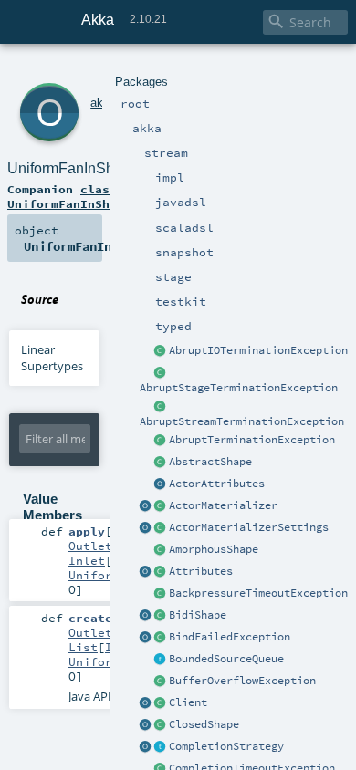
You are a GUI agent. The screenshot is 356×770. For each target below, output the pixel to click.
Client (188, 702)
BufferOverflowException (242, 680)
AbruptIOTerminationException (258, 350)
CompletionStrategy (226, 746)
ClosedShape (204, 724)
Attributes (201, 571)
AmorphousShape (213, 549)
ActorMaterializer (223, 505)
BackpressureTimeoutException (258, 593)
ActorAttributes (217, 483)
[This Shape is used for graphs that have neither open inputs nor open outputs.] (160, 725)
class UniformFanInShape (69, 196)
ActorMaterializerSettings (249, 527)
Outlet (90, 545)
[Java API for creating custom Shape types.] (160, 462)
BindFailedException (229, 636)
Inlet (86, 560)
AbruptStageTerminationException (239, 387)
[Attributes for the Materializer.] (160, 484)
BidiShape (197, 615)
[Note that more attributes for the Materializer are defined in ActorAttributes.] (146, 572)
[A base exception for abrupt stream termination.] (160, 407)
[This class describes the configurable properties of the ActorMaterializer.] (160, 528)
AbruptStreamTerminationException (242, 421)
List (83, 647)
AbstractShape (210, 461)
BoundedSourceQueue (226, 658)
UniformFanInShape (73, 168)
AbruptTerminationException (252, 439)
